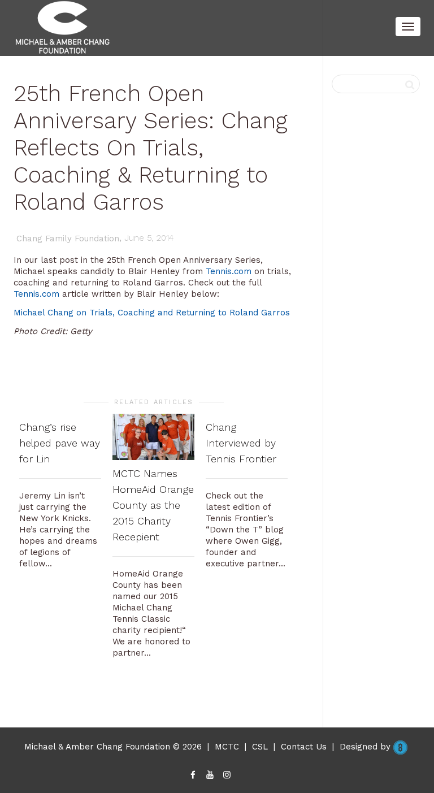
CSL (260, 747)
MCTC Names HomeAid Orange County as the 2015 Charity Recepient (153, 505)
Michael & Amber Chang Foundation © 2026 (113, 747)
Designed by (366, 747)
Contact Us (304, 747)
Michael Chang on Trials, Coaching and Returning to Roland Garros (152, 312)
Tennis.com (228, 271)
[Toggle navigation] (408, 26)
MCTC (227, 747)
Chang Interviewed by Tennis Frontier (241, 443)
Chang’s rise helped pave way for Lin (59, 443)
